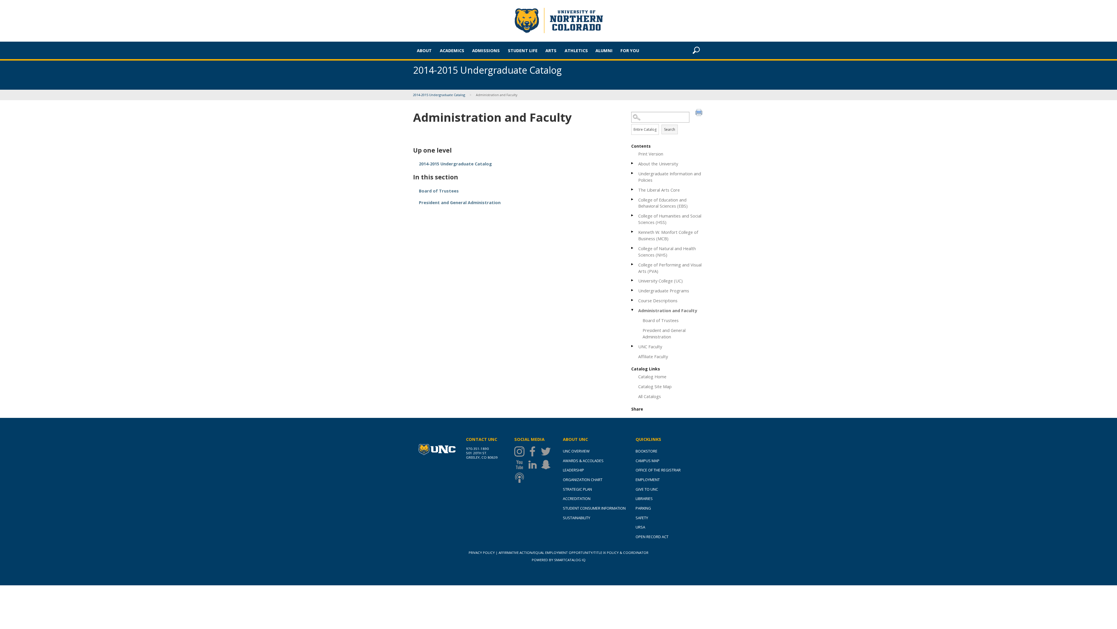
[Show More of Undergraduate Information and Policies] (632, 173)
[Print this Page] (699, 113)
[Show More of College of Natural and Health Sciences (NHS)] (632, 248)
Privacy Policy (482, 552)
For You (629, 50)
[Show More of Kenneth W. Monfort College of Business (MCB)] (632, 231)
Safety (642, 517)
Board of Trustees (661, 320)
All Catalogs (649, 396)
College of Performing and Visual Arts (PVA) (670, 268)
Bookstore (646, 451)
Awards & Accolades (583, 460)
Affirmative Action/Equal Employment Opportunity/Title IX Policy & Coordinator (573, 552)
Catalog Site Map (655, 386)
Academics (452, 50)
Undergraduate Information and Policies (669, 177)
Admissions (486, 50)
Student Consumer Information (594, 508)
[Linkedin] (533, 465)
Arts (550, 50)
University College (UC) (660, 281)
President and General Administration (664, 333)
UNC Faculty (650, 346)
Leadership (573, 470)
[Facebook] (533, 451)
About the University (658, 164)
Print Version (650, 154)
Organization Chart (582, 479)
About (424, 50)
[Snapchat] (547, 465)
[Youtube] (520, 465)
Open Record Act (652, 536)
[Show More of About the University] (632, 163)
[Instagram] (520, 451)
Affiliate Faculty (653, 356)
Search (669, 129)
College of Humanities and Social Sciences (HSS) (669, 219)
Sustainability (576, 517)
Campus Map (647, 460)
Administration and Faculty (667, 310)
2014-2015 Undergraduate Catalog (439, 95)
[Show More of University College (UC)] (632, 280)
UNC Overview (576, 451)
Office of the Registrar (658, 470)
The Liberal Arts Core (659, 190)
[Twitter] (547, 451)
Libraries (644, 498)
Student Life (523, 50)
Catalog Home (652, 376)
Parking (643, 508)
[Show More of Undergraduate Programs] (632, 290)
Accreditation (576, 498)
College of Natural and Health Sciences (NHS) (667, 251)
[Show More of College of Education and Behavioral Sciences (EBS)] (632, 199)
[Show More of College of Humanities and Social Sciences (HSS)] (632, 215)
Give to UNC (647, 489)
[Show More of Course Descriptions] (632, 300)
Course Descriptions (657, 300)
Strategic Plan (577, 489)
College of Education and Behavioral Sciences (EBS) (663, 203)
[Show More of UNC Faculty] (632, 346)
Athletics (576, 50)
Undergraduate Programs (663, 291)
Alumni (604, 50)
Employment (648, 479)
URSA (640, 527)
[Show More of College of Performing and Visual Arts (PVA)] (632, 264)
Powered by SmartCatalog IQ (559, 560)
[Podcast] (520, 478)
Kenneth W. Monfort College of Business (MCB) (668, 235)
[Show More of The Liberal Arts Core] (632, 189)
